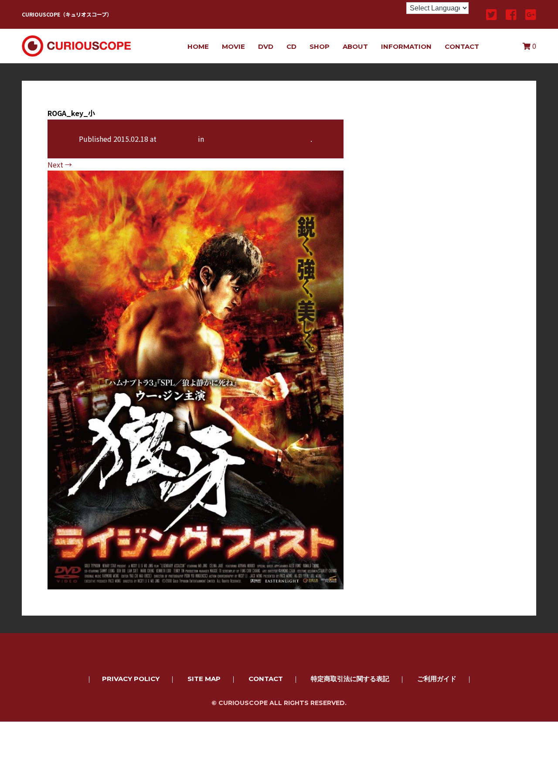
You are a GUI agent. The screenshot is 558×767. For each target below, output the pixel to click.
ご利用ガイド (436, 679)
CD (291, 46)
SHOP (320, 46)
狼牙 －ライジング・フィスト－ (258, 139)
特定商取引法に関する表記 (350, 679)
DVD (265, 46)
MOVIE (233, 46)
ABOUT (355, 46)
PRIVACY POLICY (131, 679)
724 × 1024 (177, 139)
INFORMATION (406, 46)
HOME (198, 46)
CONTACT (462, 46)
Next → (60, 164)
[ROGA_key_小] (196, 583)
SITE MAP (204, 679)
